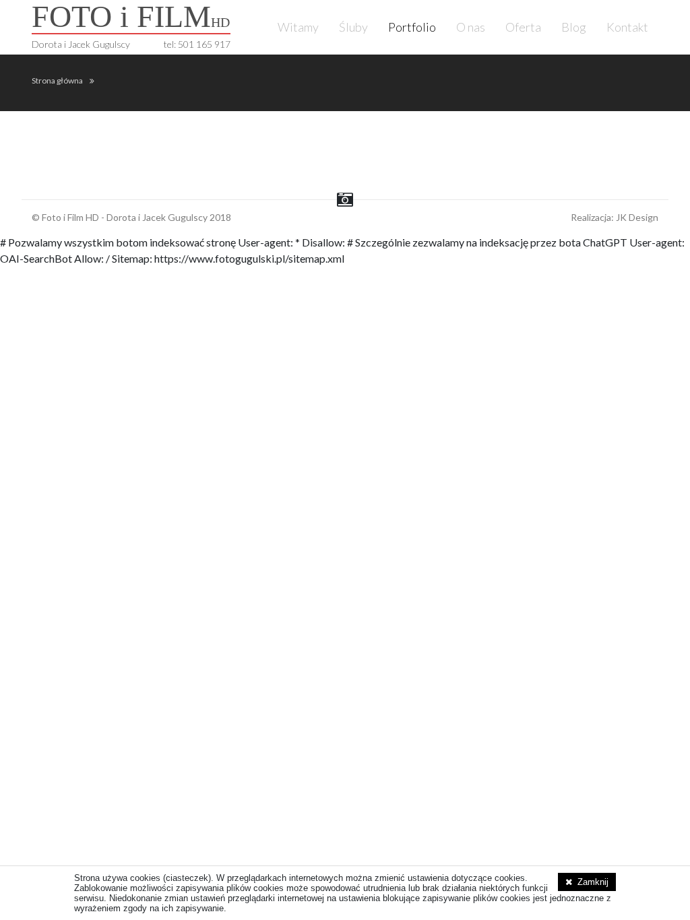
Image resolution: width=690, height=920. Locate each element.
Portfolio (412, 27)
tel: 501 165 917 (197, 44)
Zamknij (592, 882)
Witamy (298, 27)
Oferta (523, 27)
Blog (573, 27)
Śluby (353, 27)
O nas (470, 27)
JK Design (637, 217)
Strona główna (57, 80)
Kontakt (627, 27)
